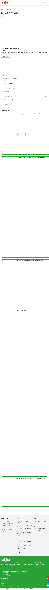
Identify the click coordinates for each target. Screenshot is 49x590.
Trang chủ (3, 9)
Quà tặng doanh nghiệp (7, 531)
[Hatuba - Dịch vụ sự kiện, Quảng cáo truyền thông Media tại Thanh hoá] (4, 2)
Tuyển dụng (26, 588)
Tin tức (21, 588)
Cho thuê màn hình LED (7, 529)
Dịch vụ (13, 588)
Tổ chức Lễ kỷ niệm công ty (24, 535)
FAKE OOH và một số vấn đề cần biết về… (27, 478)
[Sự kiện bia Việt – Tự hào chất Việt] (24, 31)
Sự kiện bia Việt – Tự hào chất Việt (10, 48)
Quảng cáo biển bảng (6, 527)
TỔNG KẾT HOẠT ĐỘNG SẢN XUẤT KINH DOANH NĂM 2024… (31, 157)
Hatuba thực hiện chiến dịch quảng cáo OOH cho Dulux (30, 363)
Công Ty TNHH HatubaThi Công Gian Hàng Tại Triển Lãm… (30, 260)
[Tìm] (44, 2)
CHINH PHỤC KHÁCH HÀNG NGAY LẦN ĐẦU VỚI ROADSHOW (31, 114)
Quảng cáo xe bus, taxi (7, 525)
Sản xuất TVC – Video (39, 530)
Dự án (17, 588)
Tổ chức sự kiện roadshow (24, 548)
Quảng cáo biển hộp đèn (7, 523)
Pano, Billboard (5, 521)
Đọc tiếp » (4, 57)
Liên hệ (32, 588)
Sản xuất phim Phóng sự (40, 528)
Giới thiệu (8, 588)
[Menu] (46, 3)
